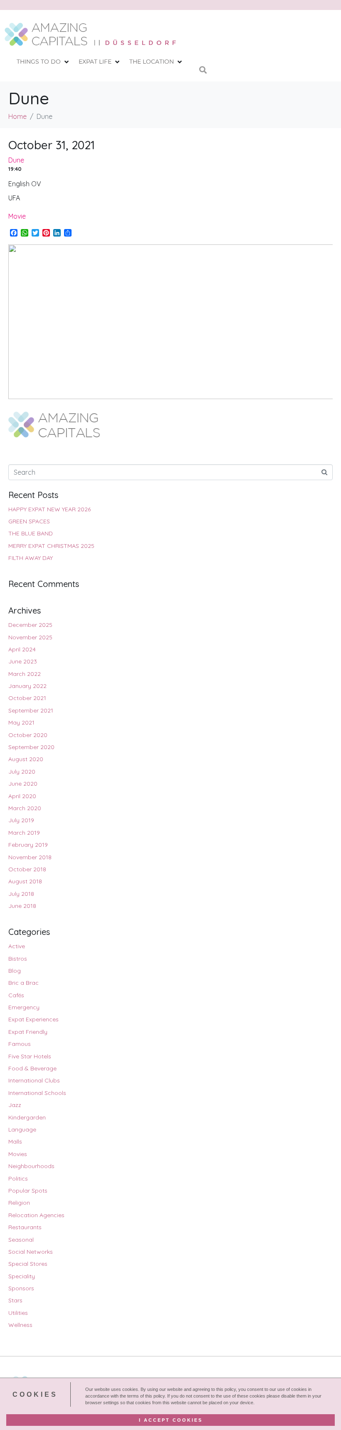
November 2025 (30, 637)
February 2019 (28, 844)
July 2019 (21, 820)
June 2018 (22, 906)
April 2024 (22, 649)
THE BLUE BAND (30, 533)
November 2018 (30, 857)
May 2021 (21, 722)
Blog (14, 970)
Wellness (20, 1325)
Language (22, 1129)
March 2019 (24, 832)
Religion (19, 1202)
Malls (15, 1141)
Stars (15, 1300)
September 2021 (30, 710)
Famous (19, 1044)
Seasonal (21, 1239)
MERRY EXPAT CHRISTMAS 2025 (51, 546)
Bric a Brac (23, 982)
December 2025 (30, 625)
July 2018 (21, 893)
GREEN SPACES (29, 521)
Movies (17, 1154)
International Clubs (34, 1080)
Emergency (24, 1007)
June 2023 (22, 661)
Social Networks (30, 1251)
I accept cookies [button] (171, 1420)
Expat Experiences (33, 1019)
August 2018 (25, 881)
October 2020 (27, 735)
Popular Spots (27, 1190)
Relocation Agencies (36, 1215)
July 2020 (21, 771)
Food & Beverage (32, 1068)
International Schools (37, 1093)
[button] (43, 61)
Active (16, 946)
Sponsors (21, 1288)
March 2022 (24, 674)
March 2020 (24, 808)
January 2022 (27, 686)
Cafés (16, 995)
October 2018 (27, 869)
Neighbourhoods (31, 1166)
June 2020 (22, 783)
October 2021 (27, 698)
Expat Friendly (27, 1032)
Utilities (18, 1313)
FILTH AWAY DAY (30, 558)
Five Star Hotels (29, 1056)
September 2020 (31, 747)
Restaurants (25, 1227)
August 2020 (25, 759)
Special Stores (27, 1263)
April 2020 (22, 796)
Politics (18, 1178)
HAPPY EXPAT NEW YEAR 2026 (49, 509)
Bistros (17, 958)
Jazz (14, 1105)
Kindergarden (27, 1117)
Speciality (21, 1276)
